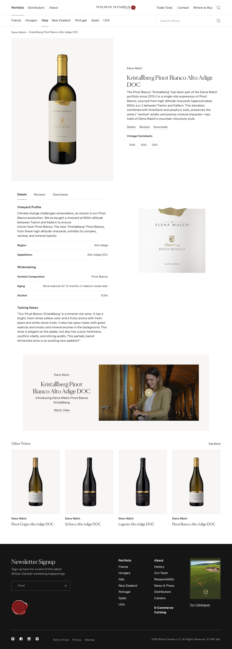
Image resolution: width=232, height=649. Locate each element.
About (158, 560)
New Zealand (128, 585)
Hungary (124, 573)
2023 (145, 144)
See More (215, 443)
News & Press (164, 585)
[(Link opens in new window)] (12, 638)
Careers (160, 598)
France (123, 567)
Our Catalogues (200, 605)
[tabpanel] (62, 274)
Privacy (76, 639)
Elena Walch (18, 32)
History (159, 567)
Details (131, 127)
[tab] (22, 196)
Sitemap (90, 639)
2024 (133, 144)
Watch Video (62, 410)
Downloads (160, 127)
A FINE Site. (214, 639)
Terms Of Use (61, 639)
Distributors (162, 592)
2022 (156, 144)
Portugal (124, 592)
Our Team (161, 573)
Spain (123, 598)
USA (122, 604)
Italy (122, 579)
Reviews (144, 127)
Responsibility (164, 579)
